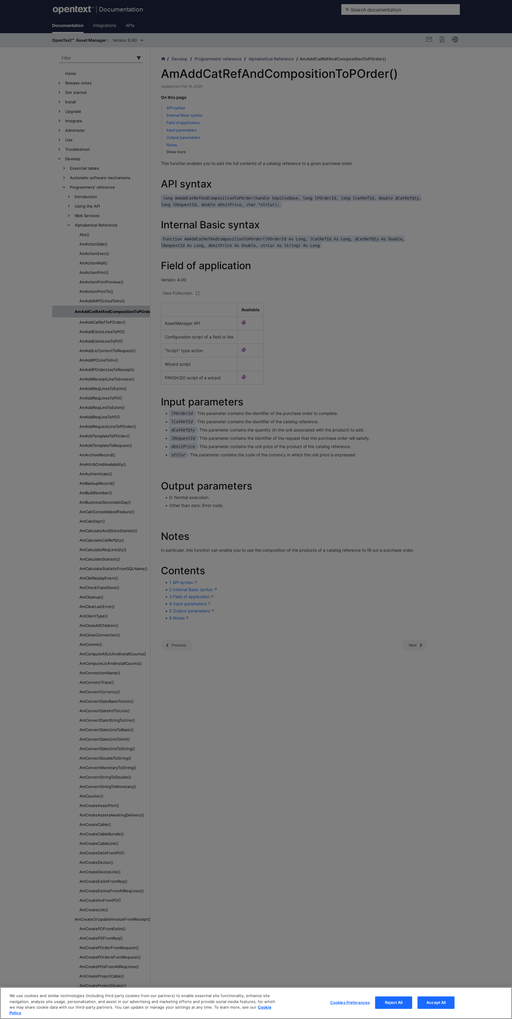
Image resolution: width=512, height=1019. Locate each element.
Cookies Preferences (350, 1002)
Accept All (436, 1002)
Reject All (393, 1002)
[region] (256, 1003)
